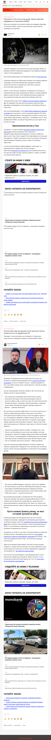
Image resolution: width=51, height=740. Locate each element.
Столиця (20, 1)
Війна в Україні (8, 725)
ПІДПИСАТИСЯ (25, 181)
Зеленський (17, 725)
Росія (24, 725)
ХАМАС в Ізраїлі (14, 321)
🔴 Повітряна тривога (17, 10)
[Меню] (47, 2)
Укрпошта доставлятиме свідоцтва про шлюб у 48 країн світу (20, 284)
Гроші (25, 1)
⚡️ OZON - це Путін (30, 10)
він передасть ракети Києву (25, 551)
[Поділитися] (42, 34)
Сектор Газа (23, 321)
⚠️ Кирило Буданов (42, 10)
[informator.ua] (4, 2)
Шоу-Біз (30, 1)
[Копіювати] (46, 34)
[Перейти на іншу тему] (40, 2)
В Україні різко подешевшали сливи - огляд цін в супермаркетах (21, 270)
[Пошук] (44, 2)
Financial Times (42, 77)
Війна (15, 1)
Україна (11, 1)
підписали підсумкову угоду (20, 150)
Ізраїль (5, 321)
